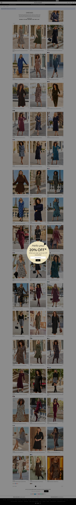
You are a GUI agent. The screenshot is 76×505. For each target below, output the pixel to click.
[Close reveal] (45, 244)
